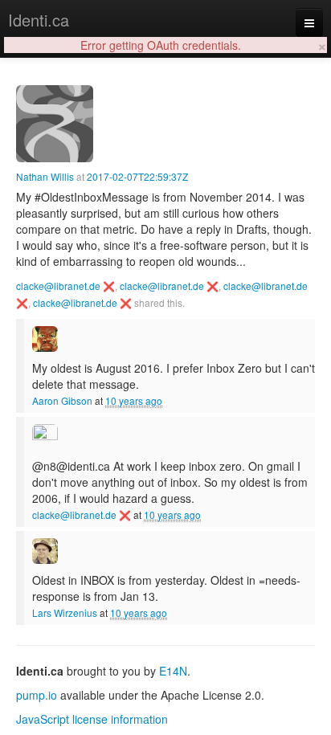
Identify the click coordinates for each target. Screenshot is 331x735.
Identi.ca (38, 19)
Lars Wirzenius (64, 612)
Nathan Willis (45, 176)
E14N (173, 671)
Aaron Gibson (62, 400)
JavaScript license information (92, 719)
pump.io (36, 695)
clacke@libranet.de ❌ (65, 285)
